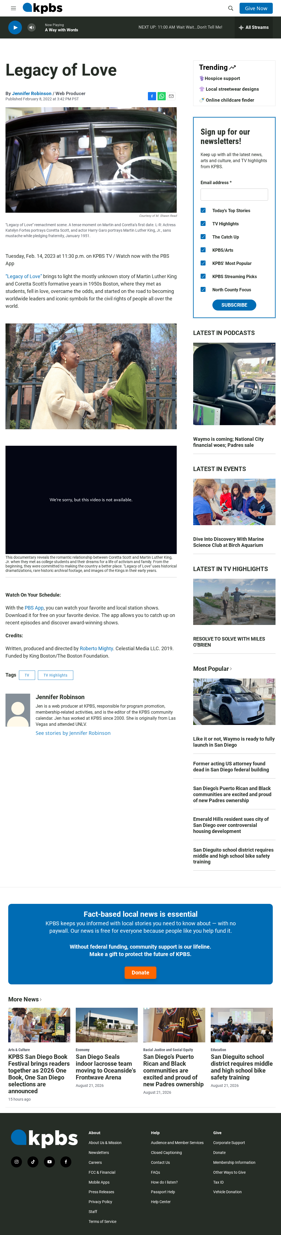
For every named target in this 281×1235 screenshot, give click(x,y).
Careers (95, 1162)
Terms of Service (102, 1221)
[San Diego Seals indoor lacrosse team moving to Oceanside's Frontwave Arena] (107, 1025)
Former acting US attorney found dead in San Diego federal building (231, 766)
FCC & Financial (102, 1172)
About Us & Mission (105, 1142)
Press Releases (101, 1192)
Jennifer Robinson (32, 93)
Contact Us (160, 1162)
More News (23, 999)
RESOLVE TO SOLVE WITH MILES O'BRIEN (229, 642)
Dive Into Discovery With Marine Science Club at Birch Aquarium (228, 542)
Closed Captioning (166, 1152)
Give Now (256, 8)
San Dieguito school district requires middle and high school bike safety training (233, 856)
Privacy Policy (100, 1202)
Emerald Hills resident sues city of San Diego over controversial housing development (231, 825)
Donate (140, 972)
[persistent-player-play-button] (15, 27)
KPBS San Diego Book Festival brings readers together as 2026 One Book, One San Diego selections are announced (39, 1074)
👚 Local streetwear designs (229, 89)
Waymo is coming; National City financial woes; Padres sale (228, 442)
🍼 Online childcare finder (226, 100)
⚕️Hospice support (219, 78)
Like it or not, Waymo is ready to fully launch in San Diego (234, 742)
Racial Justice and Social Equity (168, 1050)
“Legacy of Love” (23, 276)
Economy (82, 1050)
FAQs (155, 1172)
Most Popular (211, 668)
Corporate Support (229, 1142)
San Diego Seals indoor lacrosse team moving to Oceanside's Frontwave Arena (106, 1067)
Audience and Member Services (177, 1142)
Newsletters (99, 1152)
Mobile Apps (99, 1182)
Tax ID (218, 1182)
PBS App (34, 608)
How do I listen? (164, 1182)
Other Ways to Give (229, 1172)
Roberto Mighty (96, 648)
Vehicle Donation (227, 1192)
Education (218, 1050)
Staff (93, 1211)
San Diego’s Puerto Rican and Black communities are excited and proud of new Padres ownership (232, 794)
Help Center (161, 1202)
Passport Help (163, 1192)
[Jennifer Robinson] (17, 710)
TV (27, 675)
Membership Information (234, 1162)
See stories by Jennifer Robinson (73, 733)
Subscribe (234, 305)
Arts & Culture (19, 1050)
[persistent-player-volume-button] (31, 27)
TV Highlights (56, 675)
